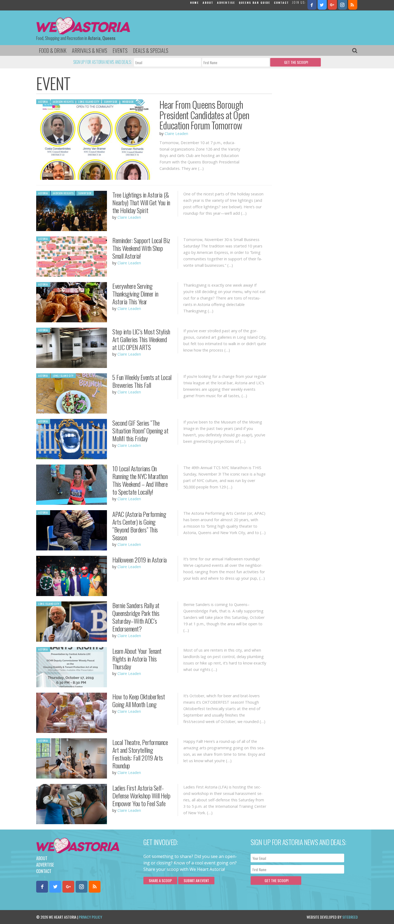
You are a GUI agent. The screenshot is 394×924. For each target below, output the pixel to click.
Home (194, 3)
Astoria (43, 102)
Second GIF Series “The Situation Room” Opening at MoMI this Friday (140, 430)
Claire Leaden (176, 133)
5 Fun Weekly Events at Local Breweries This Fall (142, 381)
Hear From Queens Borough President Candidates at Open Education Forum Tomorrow (204, 114)
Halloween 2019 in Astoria (139, 559)
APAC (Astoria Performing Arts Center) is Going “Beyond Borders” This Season (139, 525)
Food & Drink (52, 50)
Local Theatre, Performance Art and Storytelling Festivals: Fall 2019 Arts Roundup (140, 753)
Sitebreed (350, 917)
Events (120, 50)
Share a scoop (160, 880)
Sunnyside (110, 102)
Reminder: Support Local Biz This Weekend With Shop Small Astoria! (141, 248)
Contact (281, 3)
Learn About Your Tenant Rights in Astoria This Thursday (137, 658)
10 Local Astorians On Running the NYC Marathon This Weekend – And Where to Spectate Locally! (140, 479)
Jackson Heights (63, 102)
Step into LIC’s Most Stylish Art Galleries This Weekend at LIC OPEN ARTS (141, 339)
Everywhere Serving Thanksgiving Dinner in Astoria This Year (135, 293)
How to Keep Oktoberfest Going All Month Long (138, 700)
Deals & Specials (150, 50)
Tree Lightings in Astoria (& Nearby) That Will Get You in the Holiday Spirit (141, 202)
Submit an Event (196, 880)
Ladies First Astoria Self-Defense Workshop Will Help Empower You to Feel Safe (141, 795)
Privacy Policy (90, 917)
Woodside (128, 102)
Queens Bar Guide (254, 3)
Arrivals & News (89, 50)
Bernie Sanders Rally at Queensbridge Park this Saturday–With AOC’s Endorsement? (135, 616)
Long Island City (88, 102)
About (208, 3)
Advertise (226, 3)
